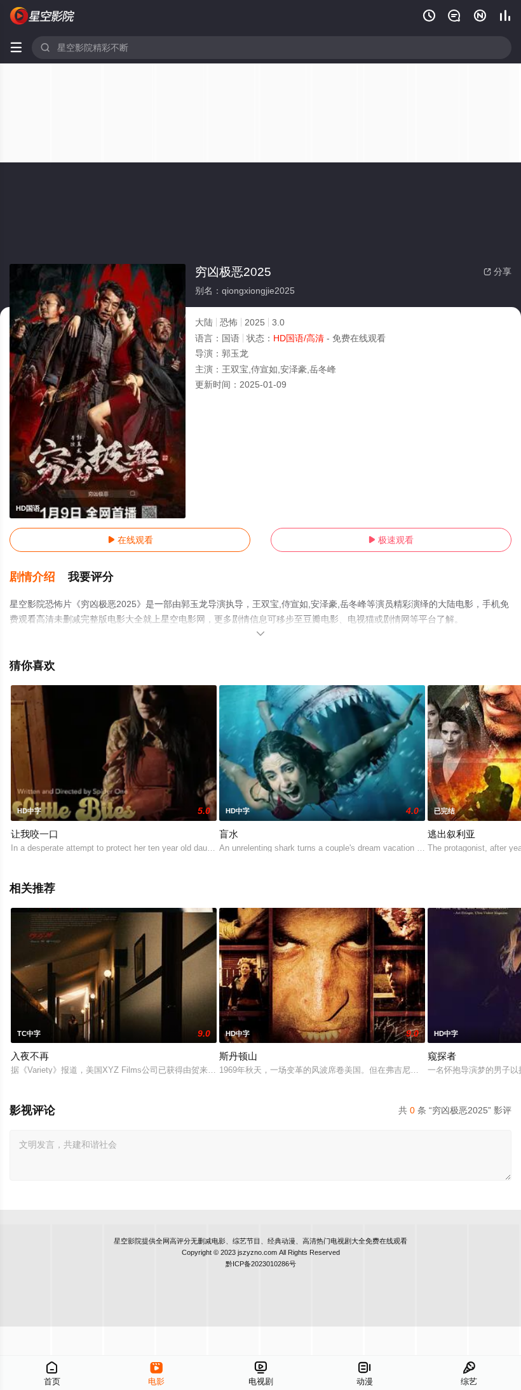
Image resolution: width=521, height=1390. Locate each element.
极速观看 (391, 540)
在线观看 (130, 540)
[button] (39, 577)
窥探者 (442, 1056)
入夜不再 (30, 1056)
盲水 (228, 834)
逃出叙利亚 (451, 834)
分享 (497, 271)
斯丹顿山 (238, 1056)
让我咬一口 (34, 834)
